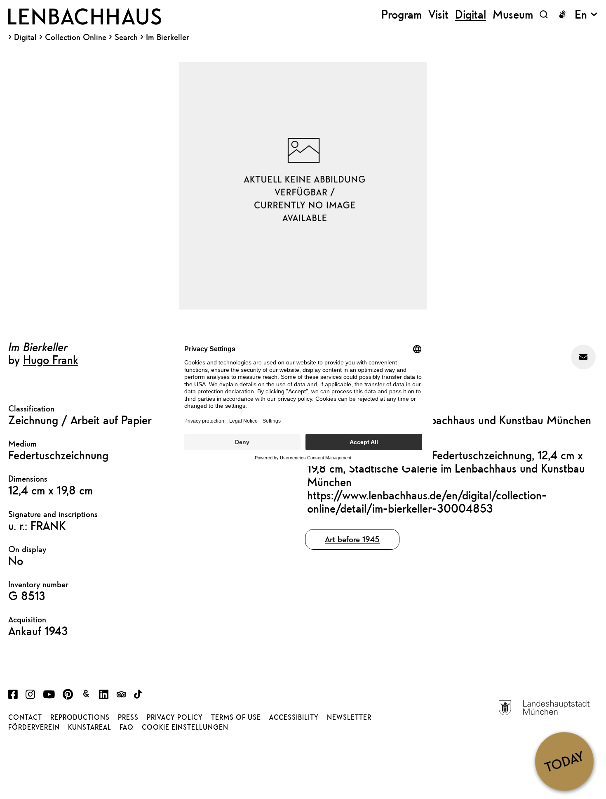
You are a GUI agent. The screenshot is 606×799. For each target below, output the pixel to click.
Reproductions (80, 717)
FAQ (127, 727)
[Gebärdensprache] (562, 14)
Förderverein (34, 727)
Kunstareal (89, 727)
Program (401, 14)
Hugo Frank (50, 359)
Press (128, 717)
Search (126, 37)
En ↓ (586, 14)
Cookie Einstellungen (185, 727)
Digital (25, 37)
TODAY (564, 761)
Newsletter (349, 717)
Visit (438, 14)
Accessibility (294, 717)
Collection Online (75, 37)
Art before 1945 (352, 539)
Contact (25, 717)
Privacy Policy (175, 717)
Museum (513, 14)
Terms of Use (236, 717)
